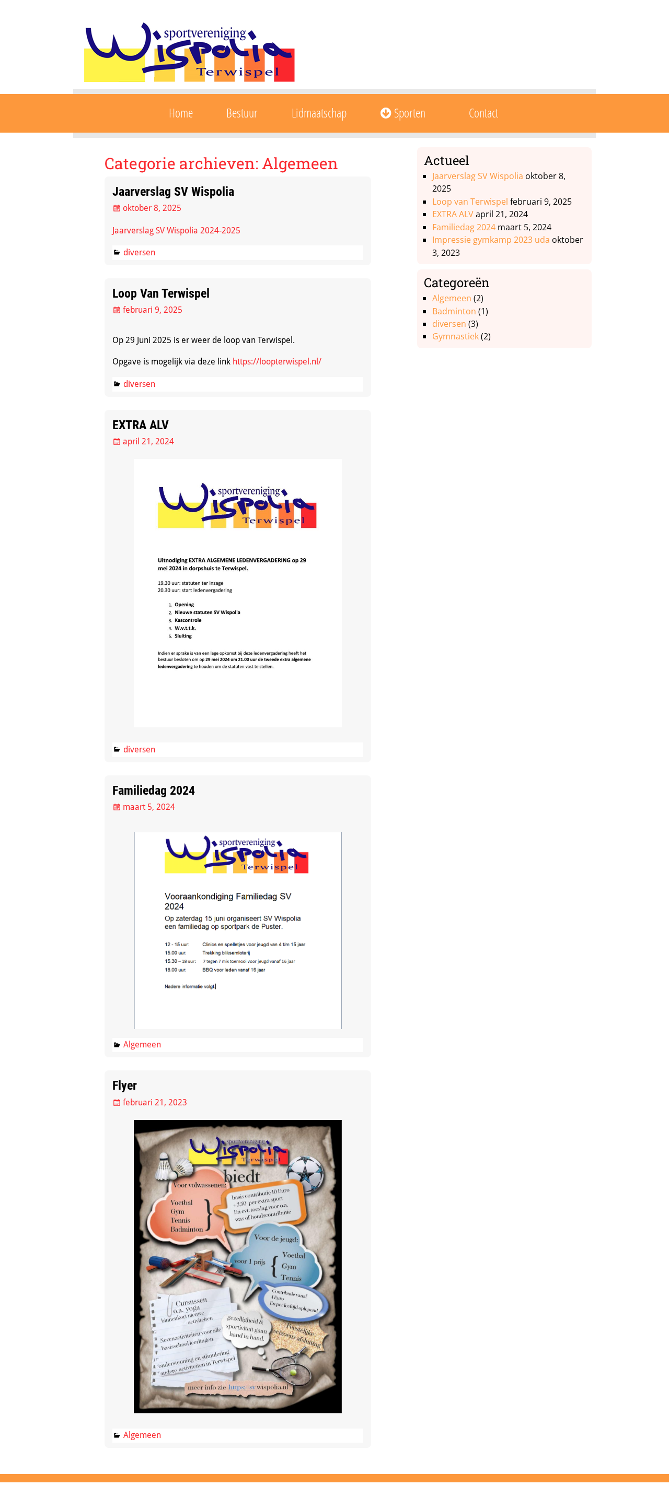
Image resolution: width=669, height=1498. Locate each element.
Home (181, 112)
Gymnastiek (455, 336)
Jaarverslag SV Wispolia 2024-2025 (176, 230)
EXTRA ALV (140, 425)
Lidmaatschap (319, 112)
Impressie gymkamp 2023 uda (491, 239)
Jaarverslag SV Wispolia (173, 191)
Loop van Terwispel (161, 293)
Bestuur (242, 112)
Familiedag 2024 (153, 790)
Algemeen (142, 1044)
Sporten (408, 112)
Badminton (454, 311)
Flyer (124, 1085)
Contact (483, 112)
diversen (139, 252)
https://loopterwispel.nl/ (277, 362)
